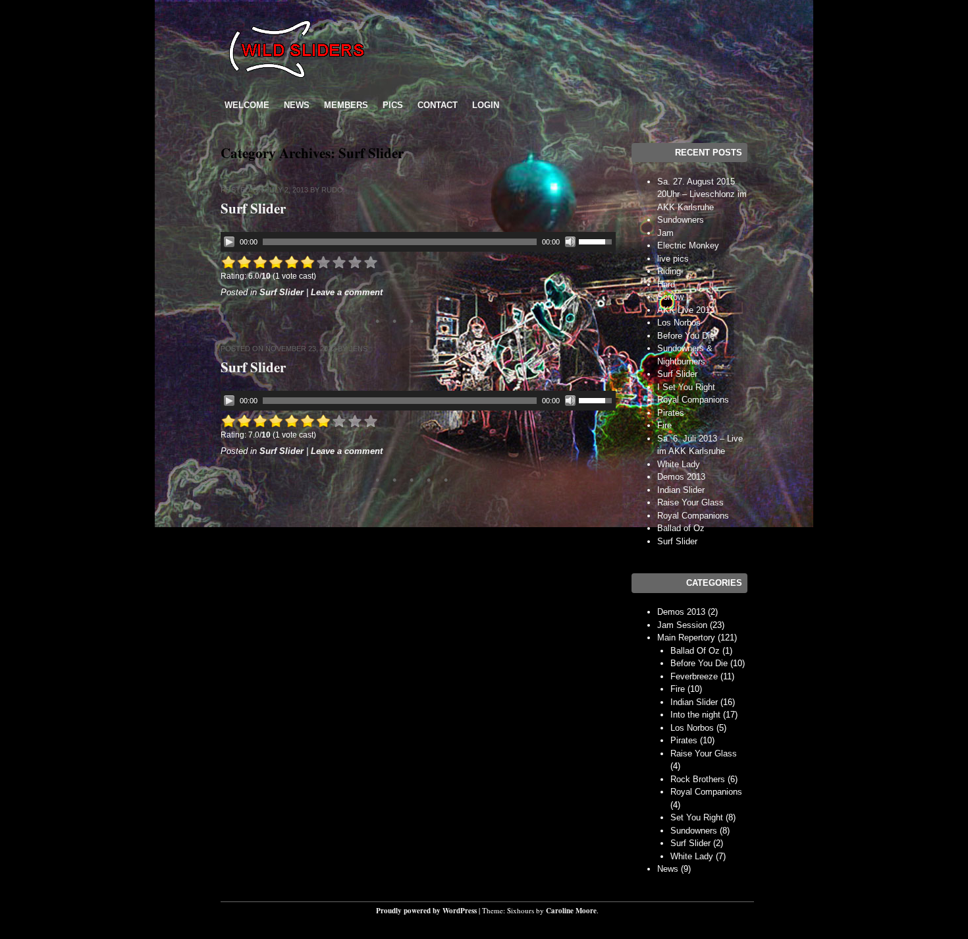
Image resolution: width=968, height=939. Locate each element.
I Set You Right (686, 387)
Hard (666, 284)
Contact (437, 105)
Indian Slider (681, 490)
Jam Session (682, 625)
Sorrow (670, 297)
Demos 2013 (681, 477)
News (296, 105)
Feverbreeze (694, 676)
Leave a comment (347, 292)
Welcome (247, 105)
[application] (418, 242)
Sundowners (680, 220)
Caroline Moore (571, 910)
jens (358, 349)
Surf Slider (253, 208)
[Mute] (570, 242)
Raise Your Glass (690, 502)
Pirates (670, 413)
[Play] (229, 242)
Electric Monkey (688, 245)
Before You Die (685, 336)
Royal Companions (693, 400)
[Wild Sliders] (296, 83)
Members (346, 105)
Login (485, 105)
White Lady (678, 464)
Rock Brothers (697, 779)
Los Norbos (679, 322)
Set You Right (696, 817)
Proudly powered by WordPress (426, 910)
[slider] (597, 240)
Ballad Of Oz (695, 651)
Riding (669, 271)
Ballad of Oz (681, 528)
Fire (664, 425)
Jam (665, 233)
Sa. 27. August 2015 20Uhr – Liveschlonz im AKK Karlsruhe (702, 194)
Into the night (695, 715)
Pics (393, 105)
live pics (673, 259)
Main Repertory (686, 637)
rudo (332, 190)
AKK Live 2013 (685, 310)
